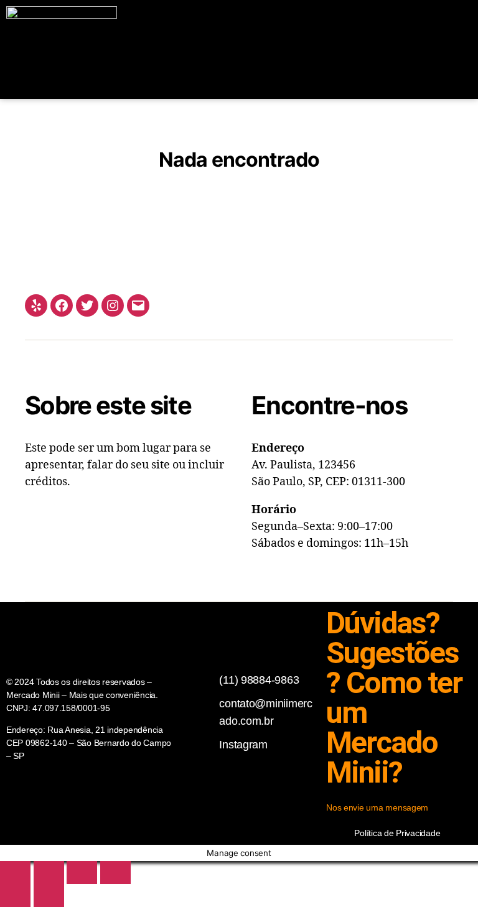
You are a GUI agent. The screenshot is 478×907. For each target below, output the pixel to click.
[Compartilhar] (82, 872)
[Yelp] (36, 305)
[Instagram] (112, 305)
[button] (358, 50)
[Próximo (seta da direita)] (49, 895)
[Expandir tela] (49, 872)
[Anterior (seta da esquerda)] (15, 895)
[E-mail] (138, 305)
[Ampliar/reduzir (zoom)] (15, 872)
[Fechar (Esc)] (115, 872)
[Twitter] (87, 305)
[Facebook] (61, 305)
